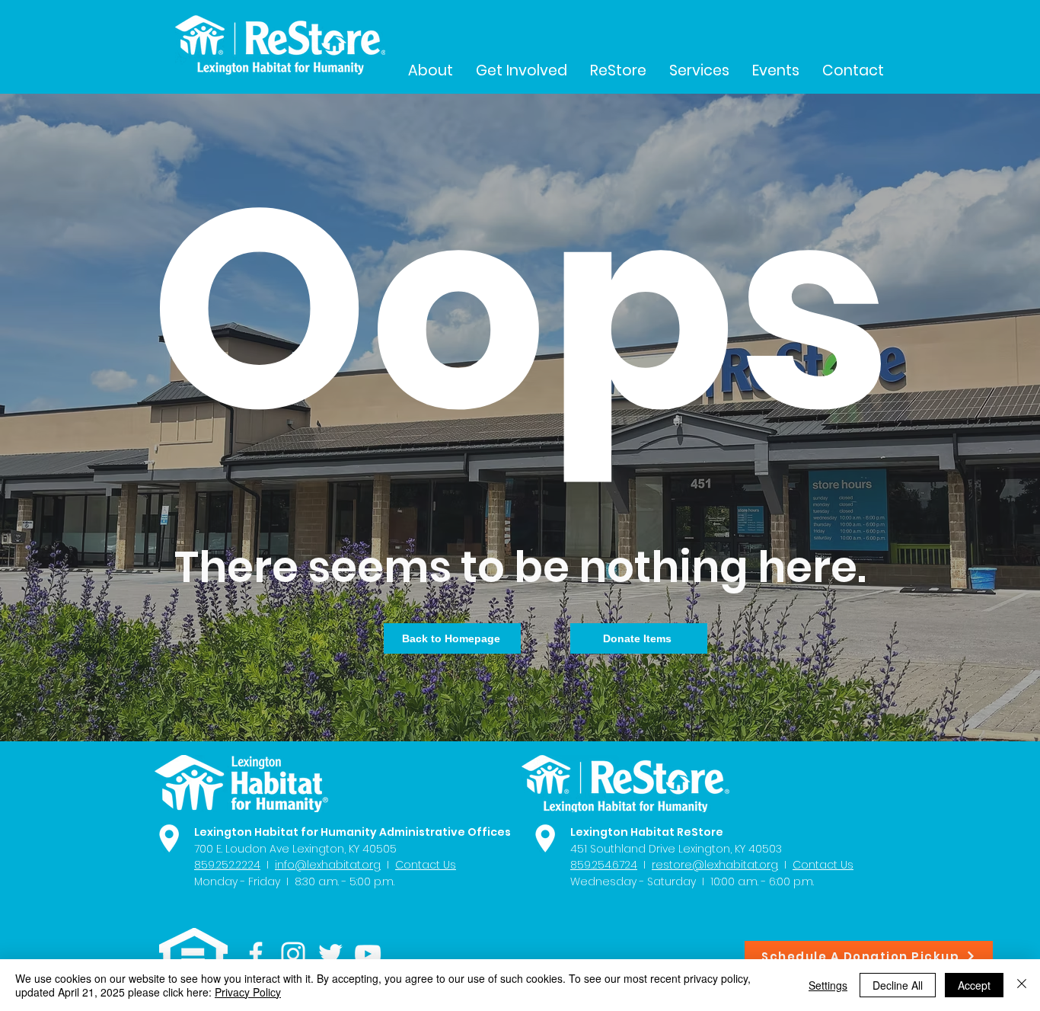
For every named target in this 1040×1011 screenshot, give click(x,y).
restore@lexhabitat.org (715, 864)
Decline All (898, 985)
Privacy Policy (248, 992)
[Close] (1022, 985)
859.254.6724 (603, 864)
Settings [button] (828, 985)
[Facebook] (256, 954)
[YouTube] (368, 954)
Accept (974, 985)
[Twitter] (330, 954)
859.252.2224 (227, 864)
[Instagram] (293, 954)
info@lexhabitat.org (328, 864)
